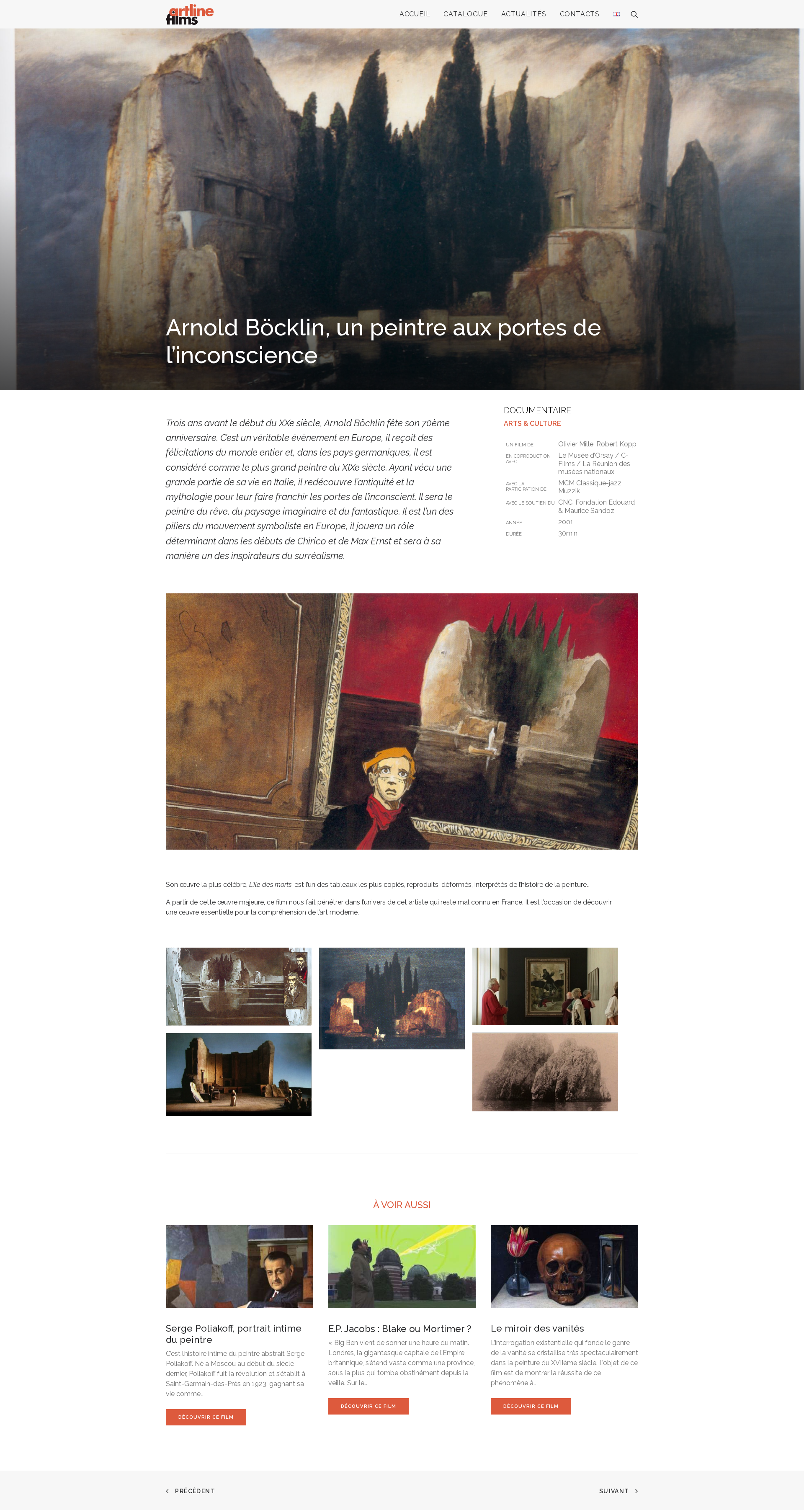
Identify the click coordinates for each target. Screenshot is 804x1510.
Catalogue (465, 14)
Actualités (523, 14)
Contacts (580, 14)
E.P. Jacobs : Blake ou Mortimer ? (400, 1328)
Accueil (414, 14)
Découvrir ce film (206, 1417)
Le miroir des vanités (537, 1328)
